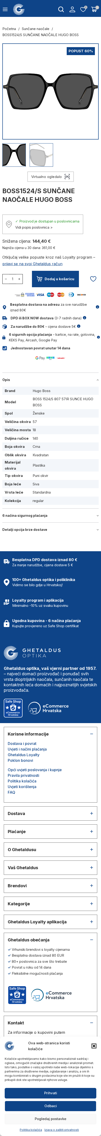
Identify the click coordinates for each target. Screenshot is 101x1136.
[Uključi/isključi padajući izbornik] (61, 9)
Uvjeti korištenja (22, 786)
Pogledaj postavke (50, 1119)
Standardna (42, 492)
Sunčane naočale (35, 28)
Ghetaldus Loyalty (23, 754)
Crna (36, 446)
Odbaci (50, 1106)
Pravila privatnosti (23, 775)
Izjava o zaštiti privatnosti (61, 1130)
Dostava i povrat (22, 743)
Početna (9, 28)
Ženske (39, 413)
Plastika (39, 465)
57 (35, 421)
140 (35, 438)
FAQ (11, 792)
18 (34, 430)
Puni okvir (40, 475)
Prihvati (50, 1093)
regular (38, 500)
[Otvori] (5, 9)
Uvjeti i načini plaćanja (27, 749)
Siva (36, 484)
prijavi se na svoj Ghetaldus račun (32, 263)
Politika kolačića (31, 1130)
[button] (94, 1046)
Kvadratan (41, 455)
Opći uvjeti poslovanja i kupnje (35, 769)
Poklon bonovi (20, 760)
